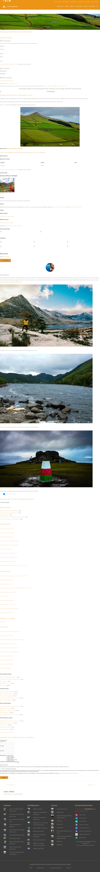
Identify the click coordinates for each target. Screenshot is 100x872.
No (18, 762)
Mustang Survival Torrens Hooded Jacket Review (9, 647)
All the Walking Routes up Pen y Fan (6, 584)
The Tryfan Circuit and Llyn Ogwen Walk (10, 347)
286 (14, 494)
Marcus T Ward (9, 148)
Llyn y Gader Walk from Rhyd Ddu (6, 536)
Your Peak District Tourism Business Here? (9, 679)
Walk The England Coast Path (84, 834)
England (14, 14)
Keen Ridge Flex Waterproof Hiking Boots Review (9, 651)
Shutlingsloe (3, 193)
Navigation (53, 86)
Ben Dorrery (59, 841)
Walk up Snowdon (10, 756)
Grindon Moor (60, 827)
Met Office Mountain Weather (6, 80)
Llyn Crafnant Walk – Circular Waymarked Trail (11, 424)
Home (1, 14)
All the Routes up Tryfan (4, 596)
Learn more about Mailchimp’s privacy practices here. (68, 773)
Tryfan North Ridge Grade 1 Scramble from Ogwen (9, 545)
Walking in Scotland (37, 809)
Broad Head (59, 844)
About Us (69, 867)
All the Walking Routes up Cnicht (16, 835)
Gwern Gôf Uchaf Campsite (6, 693)
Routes (5, 14)
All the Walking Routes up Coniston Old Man (8, 592)
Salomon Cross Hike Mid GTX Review (7, 664)
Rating (1, 256)
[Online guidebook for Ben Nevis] (76, 818)
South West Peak (33, 14)
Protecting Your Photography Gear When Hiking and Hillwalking (11, 639)
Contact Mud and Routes (55, 867)
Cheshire (41, 28)
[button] (97, 6)
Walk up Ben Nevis (10, 760)
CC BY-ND (20, 148)
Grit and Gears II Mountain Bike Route (8, 512)
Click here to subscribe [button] (5, 502)
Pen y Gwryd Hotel (4, 712)
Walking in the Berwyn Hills (39, 840)
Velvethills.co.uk (3, 725)
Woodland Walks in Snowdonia (40, 828)
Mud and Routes (12, 6)
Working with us (41, 867)
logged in (12, 794)
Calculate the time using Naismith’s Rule (9, 64)
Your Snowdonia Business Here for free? (9, 698)
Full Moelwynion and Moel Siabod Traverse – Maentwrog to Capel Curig (13, 565)
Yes (18, 761)
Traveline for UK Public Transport (7, 216)
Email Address (3, 741)
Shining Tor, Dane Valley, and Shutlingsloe (9, 519)
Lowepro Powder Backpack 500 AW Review (8, 643)
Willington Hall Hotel (4, 683)
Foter (15, 148)
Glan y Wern (3, 685)
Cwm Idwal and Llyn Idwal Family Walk (7, 600)
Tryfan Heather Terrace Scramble (6, 549)
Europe (9, 14)
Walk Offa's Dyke (82, 837)
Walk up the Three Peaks (83, 824)
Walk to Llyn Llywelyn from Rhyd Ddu (7, 532)
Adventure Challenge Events (6, 723)
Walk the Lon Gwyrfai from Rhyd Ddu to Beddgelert (9, 608)
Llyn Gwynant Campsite (5, 700)
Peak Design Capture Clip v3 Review (7, 635)
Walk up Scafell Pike (10, 757)
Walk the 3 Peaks (10, 758)
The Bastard (59, 821)
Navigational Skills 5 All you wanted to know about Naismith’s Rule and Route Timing (15, 588)
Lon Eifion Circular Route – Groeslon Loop (7, 604)
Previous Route (9, 785)
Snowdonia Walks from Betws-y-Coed (7, 612)
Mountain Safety (47, 86)
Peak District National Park (22, 14)
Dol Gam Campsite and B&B (6, 691)
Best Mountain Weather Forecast (11, 83)
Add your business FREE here (6, 732)
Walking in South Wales (38, 848)
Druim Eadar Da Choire (62, 809)
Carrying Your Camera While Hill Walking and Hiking (9, 631)
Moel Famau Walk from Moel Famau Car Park (11, 488)
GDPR (30, 867)
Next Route (91, 785)
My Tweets (2, 621)
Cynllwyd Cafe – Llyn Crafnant (7, 710)
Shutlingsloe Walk (4, 515)
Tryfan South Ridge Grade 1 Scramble (7, 528)
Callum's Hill (59, 824)
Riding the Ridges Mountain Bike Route (8, 510)
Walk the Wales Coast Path (12, 759)
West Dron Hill (60, 812)
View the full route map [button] (51, 91)
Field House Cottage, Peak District (7, 677)
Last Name (2, 750)
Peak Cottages (3, 681)
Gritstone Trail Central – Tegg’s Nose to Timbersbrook (12, 517)
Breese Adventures (4, 729)
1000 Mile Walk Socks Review (5, 668)
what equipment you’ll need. (61, 86)
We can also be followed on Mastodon (85, 845)
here (3, 104)
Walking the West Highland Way (85, 831)
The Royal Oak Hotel (4, 708)
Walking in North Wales (38, 831)
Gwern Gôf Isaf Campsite (5, 696)
